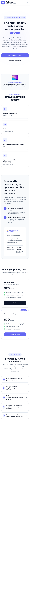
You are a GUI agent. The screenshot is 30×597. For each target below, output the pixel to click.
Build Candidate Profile (14, 55)
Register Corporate (15, 334)
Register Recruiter (15, 302)
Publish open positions (15, 60)
